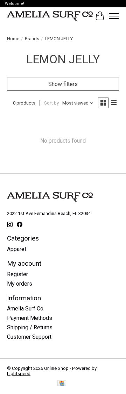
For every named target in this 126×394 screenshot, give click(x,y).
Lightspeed (18, 373)
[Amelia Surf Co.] (50, 16)
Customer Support (29, 337)
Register (17, 274)
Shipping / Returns (29, 327)
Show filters (63, 84)
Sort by (51, 103)
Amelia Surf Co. (25, 308)
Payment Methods (29, 318)
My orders (19, 283)
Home (13, 38)
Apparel (16, 249)
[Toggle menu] (114, 16)
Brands (32, 38)
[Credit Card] (61, 383)
